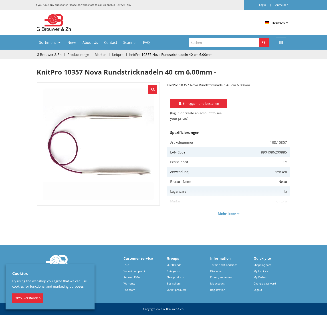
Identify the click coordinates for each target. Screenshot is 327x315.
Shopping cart (262, 265)
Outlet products (176, 290)
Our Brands (174, 265)
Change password (265, 283)
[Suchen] (264, 42)
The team (129, 290)
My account (217, 283)
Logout (258, 290)
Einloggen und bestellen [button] (200, 103)
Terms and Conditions (223, 265)
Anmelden (281, 5)
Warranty (129, 283)
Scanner (130, 42)
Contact (110, 42)
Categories (173, 271)
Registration (217, 290)
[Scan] (281, 42)
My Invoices (261, 271)
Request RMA (131, 277)
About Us (90, 42)
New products (175, 277)
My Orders (260, 277)
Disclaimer (217, 271)
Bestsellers (174, 283)
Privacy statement (221, 277)
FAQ (146, 42)
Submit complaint (134, 271)
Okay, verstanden (28, 298)
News (72, 42)
